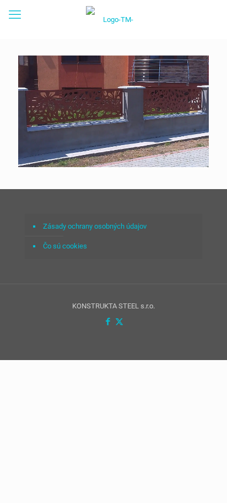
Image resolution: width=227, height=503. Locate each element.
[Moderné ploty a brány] (113, 19)
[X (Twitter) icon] (119, 322)
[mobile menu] (15, 14)
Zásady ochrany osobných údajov (95, 226)
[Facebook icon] (108, 322)
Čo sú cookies (65, 246)
